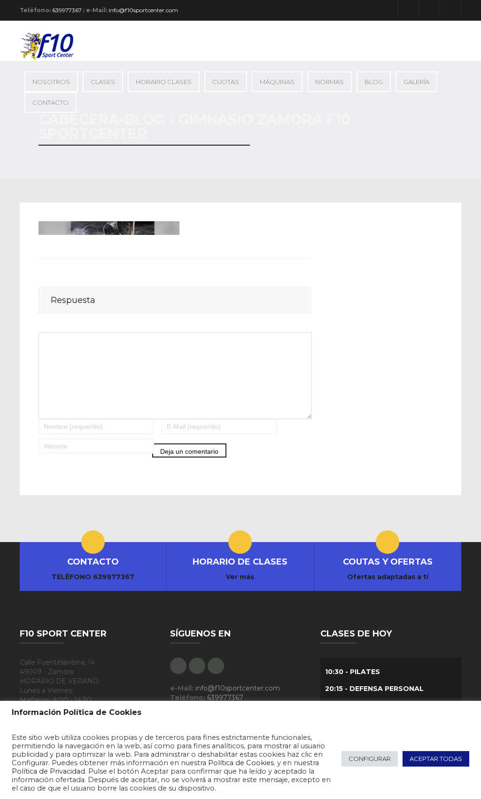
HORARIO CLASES (164, 81)
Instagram (450, 10)
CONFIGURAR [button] (370, 758)
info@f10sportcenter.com (143, 10)
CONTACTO (50, 102)
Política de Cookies (241, 763)
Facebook (408, 10)
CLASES (103, 81)
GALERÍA (416, 81)
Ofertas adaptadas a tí (387, 577)
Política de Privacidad (48, 771)
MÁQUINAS (277, 81)
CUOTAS (225, 81)
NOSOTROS (51, 81)
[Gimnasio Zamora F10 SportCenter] (51, 46)
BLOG (374, 81)
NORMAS (329, 81)
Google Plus (429, 10)
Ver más (240, 577)
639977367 (67, 10)
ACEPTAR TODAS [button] (436, 758)
